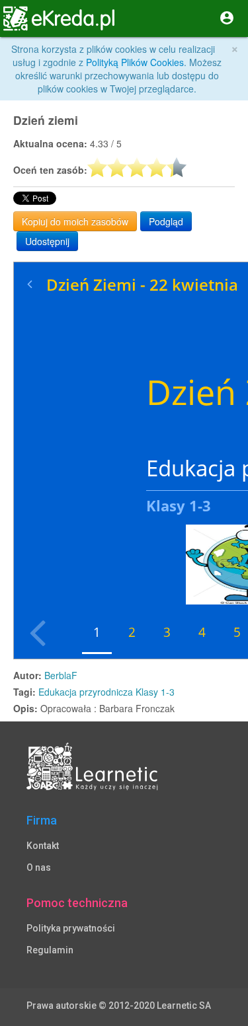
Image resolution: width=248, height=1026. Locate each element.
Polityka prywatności (70, 928)
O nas (38, 867)
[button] (18, 18)
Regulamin (49, 950)
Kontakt (42, 845)
